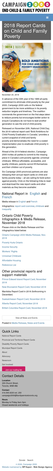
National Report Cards (11, 335)
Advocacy (6, 356)
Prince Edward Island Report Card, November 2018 (24, 281)
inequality (6, 209)
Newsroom (6, 360)
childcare (39, 206)
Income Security (10, 246)
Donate (22, 460)
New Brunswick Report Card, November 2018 (24, 286)
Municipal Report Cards (12, 348)
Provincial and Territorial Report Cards (18, 339)
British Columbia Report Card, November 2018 (24, 307)
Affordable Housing (11, 260)
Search (30, 460)
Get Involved (7, 364)
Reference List (9, 264)
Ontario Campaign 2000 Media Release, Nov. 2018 (24, 236)
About (4, 352)
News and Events (35, 322)
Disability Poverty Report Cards (15, 343)
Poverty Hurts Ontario (12, 242)
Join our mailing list (13, 369)
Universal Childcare (11, 255)
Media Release (19, 322)
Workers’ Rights (9, 251)
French (7, 196)
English (35, 193)
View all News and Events (26, 317)
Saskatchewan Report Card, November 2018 (23, 299)
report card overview (24, 206)
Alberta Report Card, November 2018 (20, 303)
